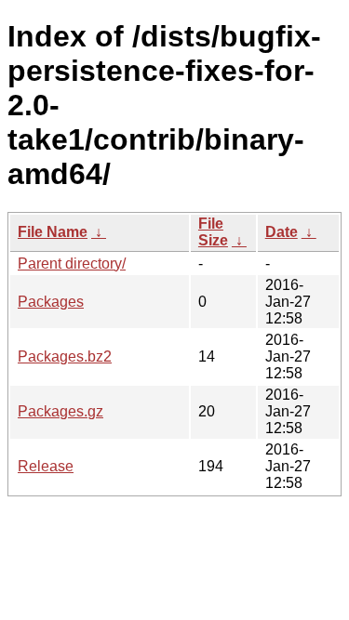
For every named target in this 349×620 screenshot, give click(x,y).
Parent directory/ (72, 263)
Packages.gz (60, 411)
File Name (52, 232)
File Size (213, 232)
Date (281, 232)
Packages (51, 302)
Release (46, 466)
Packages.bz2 (65, 356)
